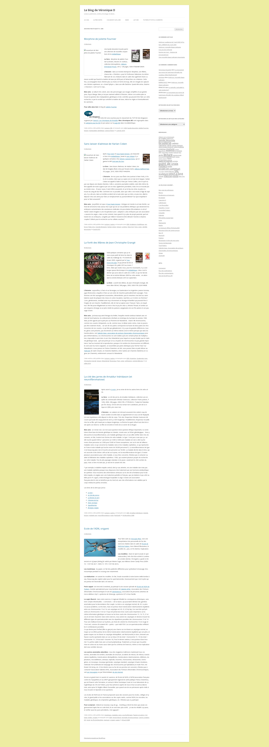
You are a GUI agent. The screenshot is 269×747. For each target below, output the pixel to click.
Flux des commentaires (166, 273)
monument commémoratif (167, 157)
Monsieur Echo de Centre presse (169, 230)
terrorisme (87, 229)
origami (112, 720)
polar (140, 227)
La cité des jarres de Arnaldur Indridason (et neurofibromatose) (108, 378)
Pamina (161, 238)
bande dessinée (132, 128)
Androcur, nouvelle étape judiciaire (170, 47)
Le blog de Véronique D (99, 10)
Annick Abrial (117, 717)
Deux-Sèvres (162, 151)
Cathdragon (162, 203)
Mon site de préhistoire (166, 190)
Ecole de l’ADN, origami (96, 528)
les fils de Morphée (97, 720)
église (160, 178)
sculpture (163, 173)
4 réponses (87, 384)
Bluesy (161, 193)
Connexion (162, 268)
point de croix (168, 164)
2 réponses (87, 44)
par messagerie (92, 672)
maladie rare (93, 515)
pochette (175, 161)
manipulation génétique (96, 131)
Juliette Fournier (111, 107)
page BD (117, 123)
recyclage (161, 171)
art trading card (164, 138)
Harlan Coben (111, 227)
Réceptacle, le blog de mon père (169, 240)
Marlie (161, 225)
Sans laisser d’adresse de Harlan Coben (105, 143)
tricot (161, 176)
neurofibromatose (104, 515)
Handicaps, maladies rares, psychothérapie (119, 715)
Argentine (133, 358)
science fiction (109, 131)
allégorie (161, 137)
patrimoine (165, 160)
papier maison (163, 158)
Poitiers (163, 166)
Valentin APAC (126, 589)
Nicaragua (113, 361)
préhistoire (128, 361)
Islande (145, 513)
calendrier (162, 145)
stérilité (144, 227)
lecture (86, 131)
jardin (161, 155)
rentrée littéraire (138, 361)
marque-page (177, 155)
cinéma (162, 149)
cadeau (175, 143)
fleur (180, 152)
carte (169, 145)
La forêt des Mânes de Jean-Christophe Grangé (109, 242)
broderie (165, 143)
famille (171, 152)
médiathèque (116, 54)
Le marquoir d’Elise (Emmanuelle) (169, 228)
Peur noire (110, 154)
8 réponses (87, 248)
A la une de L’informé (165, 50)
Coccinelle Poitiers (164, 210)
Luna (160, 220)
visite (175, 176)
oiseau (177, 157)
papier (118, 720)
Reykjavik (117, 515)
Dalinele (161, 215)
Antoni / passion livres (127, 159)
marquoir (107, 720)
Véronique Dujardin (165, 70)
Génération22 (116, 592)
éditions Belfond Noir (142, 169)
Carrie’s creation (144, 717)
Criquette (162, 213)
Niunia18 (161, 235)
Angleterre (133, 224)
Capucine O (162, 200)
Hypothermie (92, 505)
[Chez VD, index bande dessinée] (92, 118)
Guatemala (140, 358)
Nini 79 (161, 233)
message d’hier (136, 539)
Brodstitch (162, 198)
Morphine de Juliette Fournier (100, 38)
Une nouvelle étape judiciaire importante (172, 57)
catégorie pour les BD (93, 123)
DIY (85, 720)
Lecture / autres (110, 224)
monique (161, 77)
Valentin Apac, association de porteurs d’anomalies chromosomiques (121, 333)
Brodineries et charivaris (166, 195)
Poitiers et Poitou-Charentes (153, 20)
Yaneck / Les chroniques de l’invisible (105, 120)
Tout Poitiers (163, 245)
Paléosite (87, 351)
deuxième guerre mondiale (174, 151)
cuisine (177, 149)
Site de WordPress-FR (165, 276)
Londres (124, 227)
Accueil (86, 20)
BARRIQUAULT (163, 82)
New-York (131, 227)
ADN (125, 128)
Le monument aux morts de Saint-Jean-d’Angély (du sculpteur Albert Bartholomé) (171, 72)
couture (170, 149)
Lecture (136, 20)
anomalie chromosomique (129, 717)
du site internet (118, 672)
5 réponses (87, 149)
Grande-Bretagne (101, 227)
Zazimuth (162, 256)
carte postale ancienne (166, 147)
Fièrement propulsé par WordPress (94, 738)
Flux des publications (165, 271)
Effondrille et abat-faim (166, 218)
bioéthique (140, 224)
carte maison (177, 145)
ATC (171, 138)
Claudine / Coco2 (164, 208)
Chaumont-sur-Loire (114, 20)
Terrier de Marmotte (165, 243)
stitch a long (176, 173)
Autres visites (97, 20)
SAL (177, 171)
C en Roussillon (163, 205)
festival (175, 152)
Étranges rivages (93, 508)
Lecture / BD (108, 128)
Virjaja (161, 253)
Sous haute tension (123, 154)
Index (127, 20)
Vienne (168, 176)
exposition (165, 152)
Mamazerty (162, 223)
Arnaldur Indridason (136, 513)
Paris (136, 227)
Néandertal (105, 361)
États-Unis (91, 227)
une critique (130, 156)
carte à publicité (179, 147)
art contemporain (169, 137)
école (88, 720)
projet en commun (169, 168)
